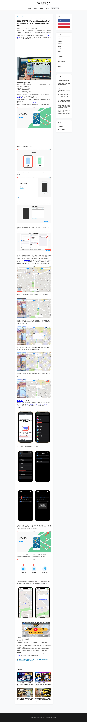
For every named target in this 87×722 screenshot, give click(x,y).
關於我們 (35, 8)
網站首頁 (29, 8)
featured (31, 660)
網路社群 (59, 53)
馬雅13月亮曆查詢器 (61, 129)
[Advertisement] (34, 48)
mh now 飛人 (31, 659)
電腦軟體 (59, 48)
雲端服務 (59, 58)
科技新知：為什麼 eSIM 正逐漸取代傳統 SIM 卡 (64, 114)
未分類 (59, 68)
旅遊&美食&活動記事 (61, 61)
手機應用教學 (60, 43)
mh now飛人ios (37, 659)
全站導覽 (41, 8)
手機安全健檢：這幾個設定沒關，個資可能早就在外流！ (64, 111)
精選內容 (27, 660)
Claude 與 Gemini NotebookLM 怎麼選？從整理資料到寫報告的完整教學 (64, 101)
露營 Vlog (59, 63)
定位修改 (46, 659)
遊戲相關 (59, 66)
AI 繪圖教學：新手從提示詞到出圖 (63, 80)
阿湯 (28, 28)
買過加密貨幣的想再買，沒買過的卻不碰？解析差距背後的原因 (64, 84)
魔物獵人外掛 (26, 659)
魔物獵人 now (21, 659)
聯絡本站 (47, 8)
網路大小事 (59, 51)
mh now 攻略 (42, 659)
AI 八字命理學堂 (60, 126)
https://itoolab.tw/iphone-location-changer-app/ (37, 404)
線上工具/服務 (60, 56)
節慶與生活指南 (60, 38)
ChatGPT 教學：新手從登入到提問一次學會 (64, 87)
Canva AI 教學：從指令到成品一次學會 (64, 97)
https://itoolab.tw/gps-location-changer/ (32, 102)
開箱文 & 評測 (21, 16)
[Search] (58, 8)
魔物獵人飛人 (20, 98)
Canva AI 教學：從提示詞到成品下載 (64, 94)
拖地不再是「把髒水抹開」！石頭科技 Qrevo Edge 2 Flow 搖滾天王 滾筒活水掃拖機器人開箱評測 (64, 106)
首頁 (17, 16)
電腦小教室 (59, 46)
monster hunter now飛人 (21, 660)
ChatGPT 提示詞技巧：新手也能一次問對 (64, 91)
